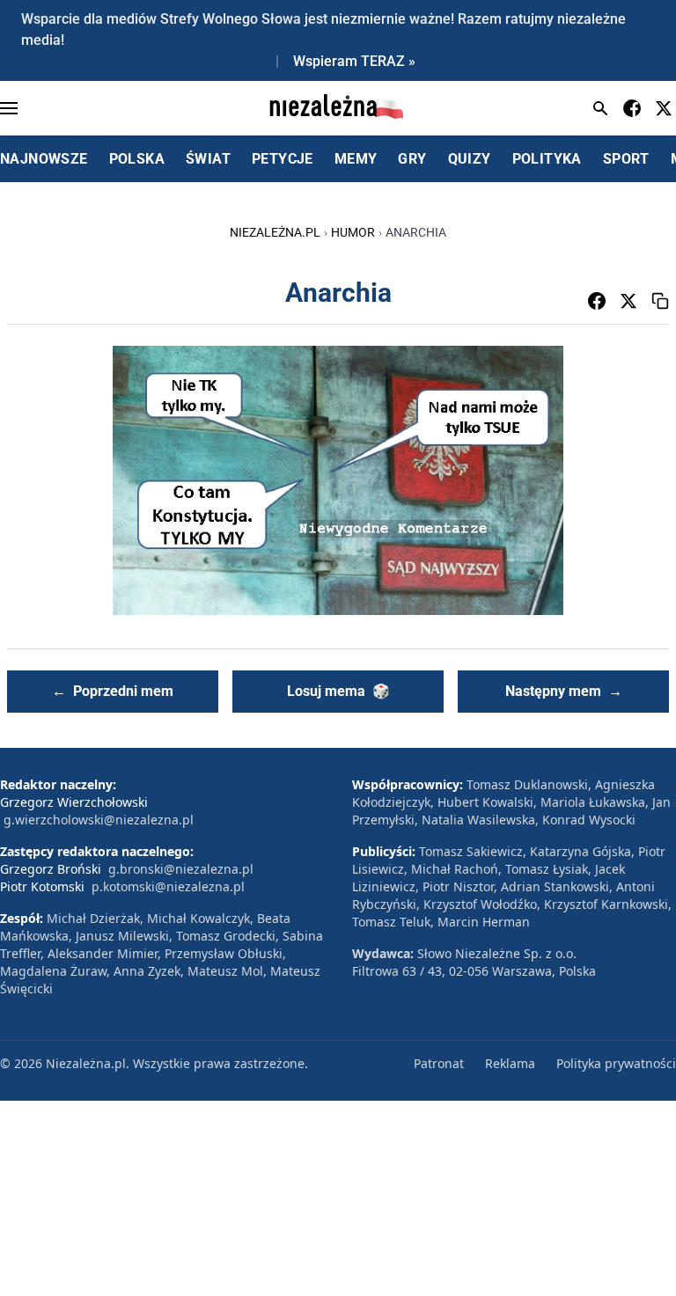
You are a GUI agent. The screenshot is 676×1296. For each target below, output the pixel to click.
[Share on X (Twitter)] (628, 301)
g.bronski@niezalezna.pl (181, 868)
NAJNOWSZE (44, 158)
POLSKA (137, 158)
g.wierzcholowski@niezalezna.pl (99, 819)
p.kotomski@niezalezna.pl (168, 886)
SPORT (626, 158)
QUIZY (469, 158)
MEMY (356, 158)
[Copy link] (660, 301)
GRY (412, 158)
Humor (353, 232)
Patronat (439, 1063)
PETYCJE (282, 158)
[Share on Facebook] (597, 301)
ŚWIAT (208, 158)
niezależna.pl (275, 232)
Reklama (510, 1063)
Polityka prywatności (616, 1063)
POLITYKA (547, 158)
